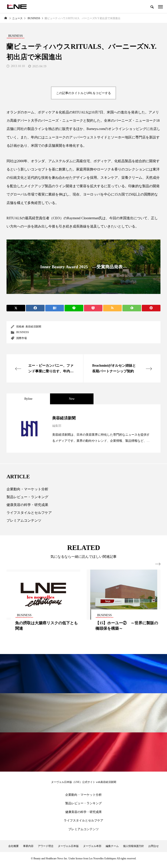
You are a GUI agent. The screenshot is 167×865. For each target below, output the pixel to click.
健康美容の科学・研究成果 (27, 505)
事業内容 (28, 846)
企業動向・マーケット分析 (27, 489)
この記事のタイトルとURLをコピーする (83, 93)
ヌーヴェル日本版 (68, 846)
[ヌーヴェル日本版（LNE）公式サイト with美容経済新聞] (16, 6)
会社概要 (13, 846)
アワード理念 (45, 846)
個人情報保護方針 (133, 846)
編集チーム (112, 846)
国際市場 (21, 338)
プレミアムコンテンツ (24, 520)
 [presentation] (157, 564)
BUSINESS (22, 332)
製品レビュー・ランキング (27, 497)
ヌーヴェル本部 (92, 846)
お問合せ (153, 846)
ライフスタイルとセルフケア (29, 512)
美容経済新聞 (33, 326)
